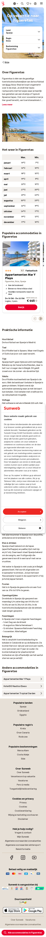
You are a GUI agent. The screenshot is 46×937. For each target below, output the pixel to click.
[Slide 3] (23, 139)
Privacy (23, 802)
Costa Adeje (23, 754)
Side (23, 758)
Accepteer (22, 512)
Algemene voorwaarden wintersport (23, 845)
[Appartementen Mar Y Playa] (21, 277)
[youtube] (34, 859)
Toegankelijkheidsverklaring (23, 788)
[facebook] (11, 859)
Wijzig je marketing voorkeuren (23, 815)
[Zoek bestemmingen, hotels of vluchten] (22, 3)
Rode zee (23, 736)
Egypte (23, 715)
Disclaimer (23, 819)
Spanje (23, 706)
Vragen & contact (23, 832)
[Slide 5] (27, 139)
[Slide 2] (20, 139)
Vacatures (23, 780)
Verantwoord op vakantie (23, 776)
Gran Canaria (23, 732)
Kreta (23, 728)
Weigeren (22, 520)
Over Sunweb (23, 772)
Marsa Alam (23, 750)
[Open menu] (41, 3)
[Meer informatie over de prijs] (36, 301)
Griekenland (23, 710)
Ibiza (8, 84)
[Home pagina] (2, 3)
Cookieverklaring (23, 810)
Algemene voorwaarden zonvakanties (23, 841)
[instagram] (23, 859)
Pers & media (23, 784)
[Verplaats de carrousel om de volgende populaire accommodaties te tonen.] (41, 319)
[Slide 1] (18, 139)
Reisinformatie (23, 849)
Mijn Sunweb (23, 836)
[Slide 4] (25, 139)
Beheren (22, 528)
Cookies (23, 806)
